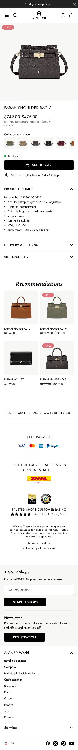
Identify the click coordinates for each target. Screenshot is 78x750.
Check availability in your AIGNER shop (34, 175)
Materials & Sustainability (19, 673)
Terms (7, 711)
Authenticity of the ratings (39, 548)
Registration (24, 637)
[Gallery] (39, 62)
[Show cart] (71, 15)
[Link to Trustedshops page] (39, 499)
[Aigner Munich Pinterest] (63, 743)
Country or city (19, 589)
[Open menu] (6, 15)
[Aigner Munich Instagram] (55, 743)
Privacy (8, 717)
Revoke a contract (15, 661)
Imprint (8, 705)
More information (39, 543)
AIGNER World (16, 652)
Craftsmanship (13, 679)
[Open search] (14, 15)
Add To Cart (42, 165)
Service (10, 727)
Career (8, 698)
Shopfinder (11, 686)
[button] (74, 4)
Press (7, 692)
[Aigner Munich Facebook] (47, 743)
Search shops (25, 602)
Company (10, 667)
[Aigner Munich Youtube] (71, 743)
